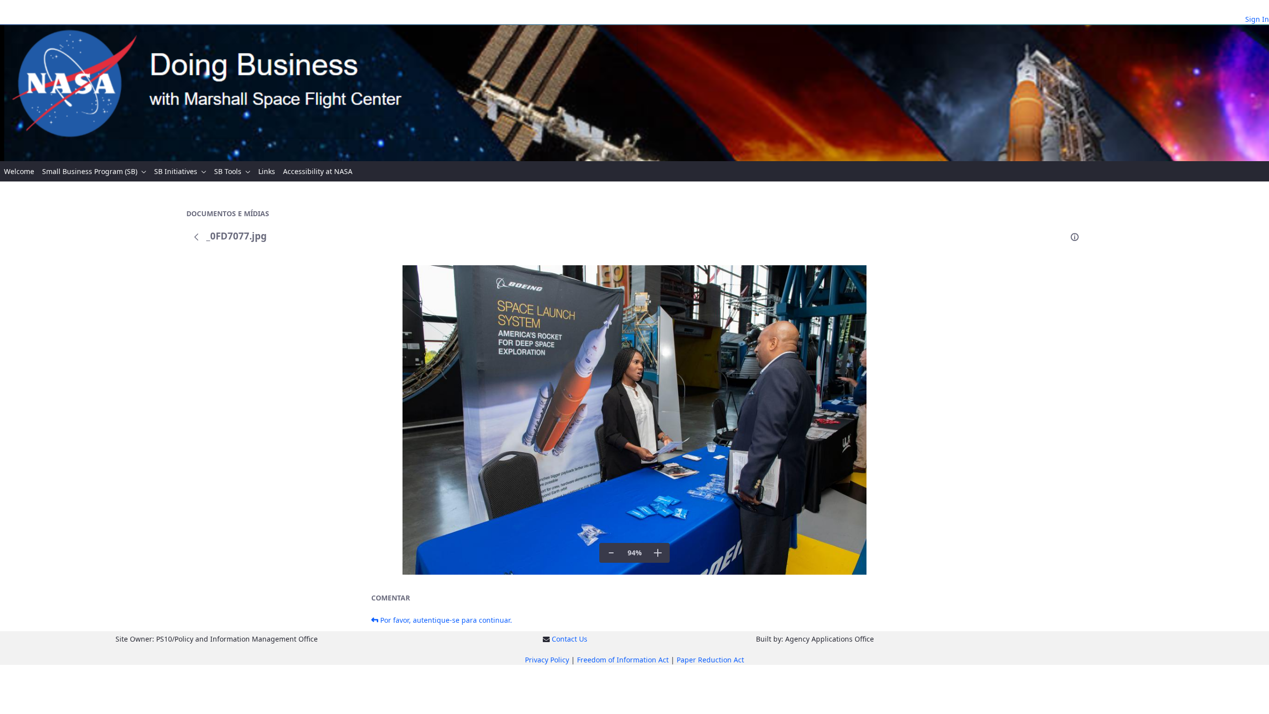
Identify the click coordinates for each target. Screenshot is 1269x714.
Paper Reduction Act (710, 659)
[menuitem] (19, 171)
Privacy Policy (547, 659)
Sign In (1257, 19)
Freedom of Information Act (623, 659)
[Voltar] (196, 237)
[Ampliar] (658, 553)
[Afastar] (611, 553)
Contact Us (569, 639)
